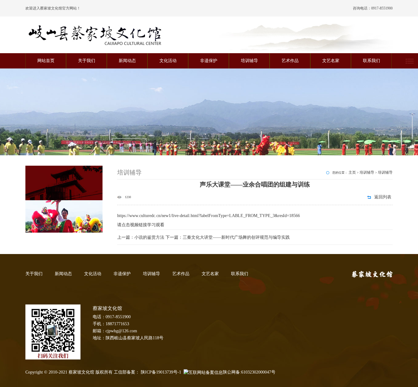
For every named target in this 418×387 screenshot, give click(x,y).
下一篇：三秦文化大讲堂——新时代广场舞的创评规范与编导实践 (228, 237)
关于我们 (86, 60)
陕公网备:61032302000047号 (249, 372)
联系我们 (371, 60)
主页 (352, 172)
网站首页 (45, 60)
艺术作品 (290, 60)
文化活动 (168, 60)
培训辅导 (249, 60)
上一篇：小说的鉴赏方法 (141, 237)
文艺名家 (330, 60)
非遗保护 (208, 60)
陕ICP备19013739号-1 (161, 372)
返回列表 (382, 197)
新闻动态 (127, 60)
